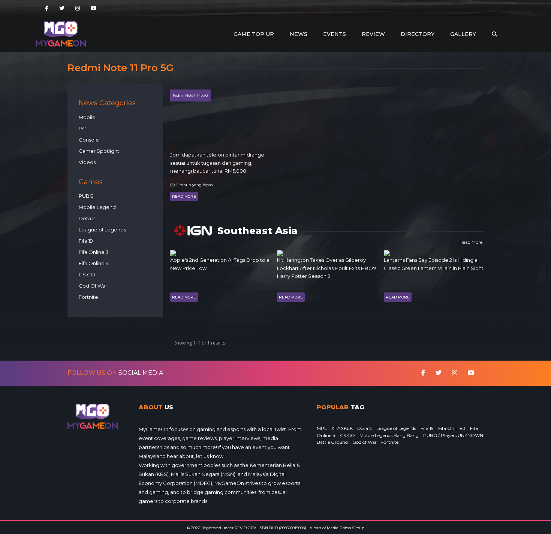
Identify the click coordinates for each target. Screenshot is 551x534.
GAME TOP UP (254, 34)
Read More (184, 196)
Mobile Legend (97, 207)
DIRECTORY (417, 34)
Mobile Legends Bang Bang (389, 435)
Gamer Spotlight (99, 151)
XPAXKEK (342, 428)
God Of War (93, 286)
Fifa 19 (86, 241)
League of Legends (102, 230)
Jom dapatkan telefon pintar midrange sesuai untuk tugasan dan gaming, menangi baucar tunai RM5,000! (217, 163)
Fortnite (88, 297)
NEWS (298, 34)
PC (82, 128)
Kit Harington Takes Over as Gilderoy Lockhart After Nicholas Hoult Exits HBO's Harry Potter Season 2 (326, 268)
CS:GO (87, 274)
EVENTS (334, 34)
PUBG (86, 196)
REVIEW (373, 34)
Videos (87, 162)
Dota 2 (87, 218)
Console (89, 140)
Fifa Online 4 (94, 263)
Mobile (87, 117)
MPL (322, 428)
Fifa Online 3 (94, 252)
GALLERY (463, 34)
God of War (364, 442)
